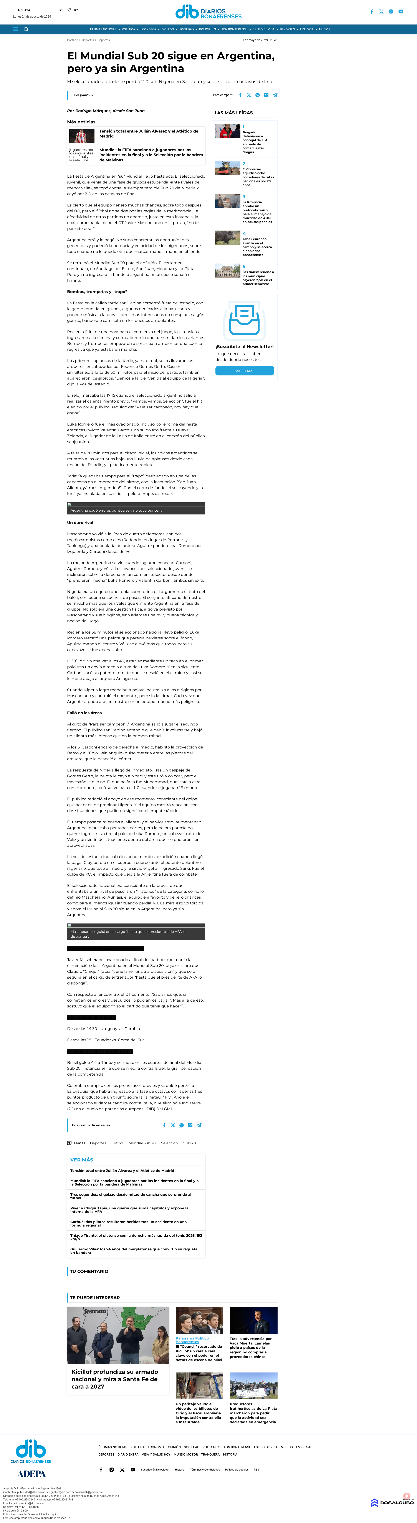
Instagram (111, 1469)
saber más (244, 371)
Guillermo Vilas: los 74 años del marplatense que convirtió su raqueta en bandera (133, 1251)
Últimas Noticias (103, 29)
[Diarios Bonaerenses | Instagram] (391, 11)
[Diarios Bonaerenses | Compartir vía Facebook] (240, 95)
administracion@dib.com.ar (27, 1503)
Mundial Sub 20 (142, 1143)
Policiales (207, 29)
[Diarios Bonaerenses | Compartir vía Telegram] (275, 95)
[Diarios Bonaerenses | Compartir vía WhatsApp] (257, 95)
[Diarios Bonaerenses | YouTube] (401, 11)
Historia (307, 29)
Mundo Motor (186, 1454)
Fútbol (117, 1143)
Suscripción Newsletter (155, 1469)
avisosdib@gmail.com (89, 1492)
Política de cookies (236, 1469)
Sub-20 (189, 1143)
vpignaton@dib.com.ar (60, 1492)
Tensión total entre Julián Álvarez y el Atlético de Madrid (122, 1171)
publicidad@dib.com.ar (31, 1492)
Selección (169, 1143)
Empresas (304, 1447)
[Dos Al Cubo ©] (392, 1506)
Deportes (287, 29)
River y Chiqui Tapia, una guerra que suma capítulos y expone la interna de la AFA (129, 1210)
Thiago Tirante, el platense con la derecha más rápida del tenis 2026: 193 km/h (136, 1237)
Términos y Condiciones (205, 1469)
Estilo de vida (264, 29)
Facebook (101, 1469)
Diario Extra (128, 1454)
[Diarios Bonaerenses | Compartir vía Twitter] (249, 95)
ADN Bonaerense (234, 29)
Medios (324, 29)
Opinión (168, 29)
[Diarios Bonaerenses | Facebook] (371, 11)
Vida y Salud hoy (156, 1454)
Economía (148, 29)
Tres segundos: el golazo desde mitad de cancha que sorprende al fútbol (130, 1196)
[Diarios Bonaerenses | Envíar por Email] (266, 95)
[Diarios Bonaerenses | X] (381, 11)
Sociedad (186, 29)
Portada (72, 40)
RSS (256, 1469)
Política (128, 29)
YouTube (133, 1469)
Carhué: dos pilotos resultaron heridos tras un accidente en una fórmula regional (128, 1223)
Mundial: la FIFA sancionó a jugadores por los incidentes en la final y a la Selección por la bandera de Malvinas (134, 1182)
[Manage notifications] (406, 1496)
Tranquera (210, 1454)
